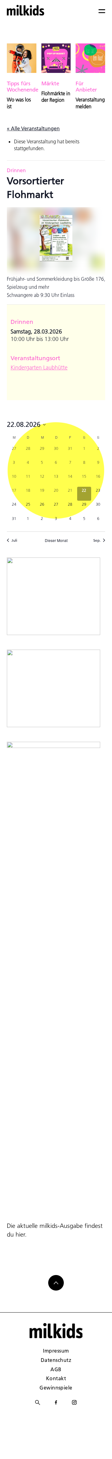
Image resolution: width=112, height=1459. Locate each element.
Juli (14, 540)
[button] (11, 1448)
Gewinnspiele (56, 1387)
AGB (55, 1369)
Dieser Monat (56, 540)
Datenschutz (56, 1360)
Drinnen (16, 170)
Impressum (56, 1350)
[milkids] (25, 10)
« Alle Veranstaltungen (33, 128)
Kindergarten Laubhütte (39, 367)
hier (20, 1234)
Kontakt (56, 1378)
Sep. (96, 540)
